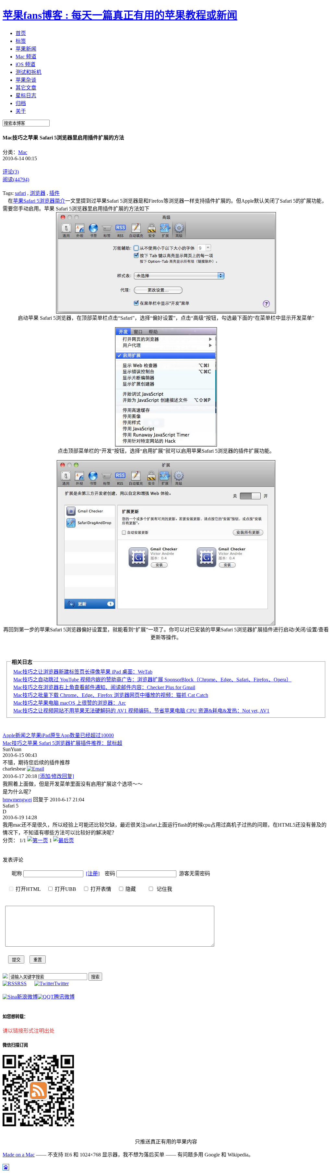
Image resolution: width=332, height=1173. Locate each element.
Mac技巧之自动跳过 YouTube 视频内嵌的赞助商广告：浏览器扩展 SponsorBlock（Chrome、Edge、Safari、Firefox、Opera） (152, 679)
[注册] (93, 873)
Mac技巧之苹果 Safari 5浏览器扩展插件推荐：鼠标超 (62, 743)
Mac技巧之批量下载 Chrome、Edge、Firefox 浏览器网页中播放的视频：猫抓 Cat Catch (110, 695)
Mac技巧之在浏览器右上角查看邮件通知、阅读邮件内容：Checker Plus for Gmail (104, 687)
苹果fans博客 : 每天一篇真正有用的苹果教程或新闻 (120, 15)
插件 (54, 193)
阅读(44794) (16, 179)
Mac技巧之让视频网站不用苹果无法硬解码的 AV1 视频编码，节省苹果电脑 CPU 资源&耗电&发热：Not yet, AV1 (141, 710)
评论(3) (11, 171)
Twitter (61, 983)
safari (20, 193)
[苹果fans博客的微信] (38, 1124)
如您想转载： (15, 1016)
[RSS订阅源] (5, 976)
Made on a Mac (19, 1154)
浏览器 (37, 193)
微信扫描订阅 (15, 1045)
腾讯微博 (64, 996)
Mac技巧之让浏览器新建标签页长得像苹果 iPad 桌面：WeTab (82, 672)
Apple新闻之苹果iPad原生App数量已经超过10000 (58, 735)
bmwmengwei (17, 799)
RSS (22, 983)
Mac (22, 152)
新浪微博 (27, 996)
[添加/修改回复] (56, 776)
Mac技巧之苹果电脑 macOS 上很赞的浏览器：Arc (69, 703)
